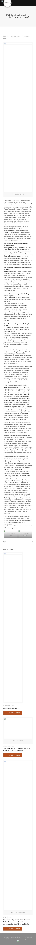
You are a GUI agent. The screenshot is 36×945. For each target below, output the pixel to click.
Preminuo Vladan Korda (11, 708)
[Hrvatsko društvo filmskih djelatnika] (8, 2)
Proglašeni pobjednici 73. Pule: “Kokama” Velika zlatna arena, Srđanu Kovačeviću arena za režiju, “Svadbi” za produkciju (16, 922)
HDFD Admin (15, 36)
